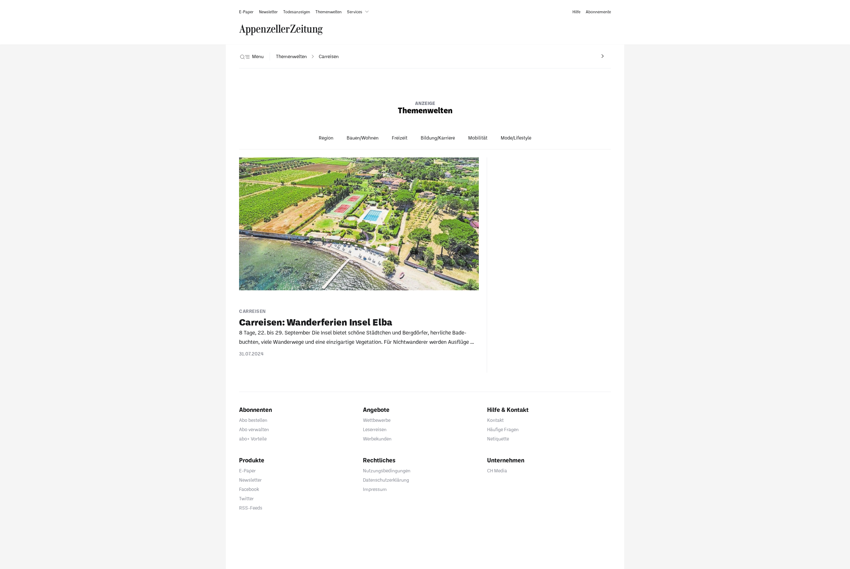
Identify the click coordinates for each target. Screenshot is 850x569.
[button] (359, 11)
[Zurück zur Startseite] (281, 30)
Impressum (375, 489)
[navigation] (291, 56)
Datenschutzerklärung (386, 480)
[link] (246, 11)
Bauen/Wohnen (363, 138)
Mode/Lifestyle (516, 138)
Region (326, 138)
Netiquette (498, 438)
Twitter (246, 498)
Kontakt (495, 420)
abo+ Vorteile (253, 438)
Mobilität (477, 138)
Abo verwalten (254, 429)
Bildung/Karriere (438, 138)
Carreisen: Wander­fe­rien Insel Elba (315, 322)
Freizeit (399, 138)
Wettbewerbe (376, 420)
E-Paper (247, 470)
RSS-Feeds (250, 508)
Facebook (249, 489)
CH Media (497, 470)
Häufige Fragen (503, 429)
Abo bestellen (253, 420)
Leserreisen (374, 429)
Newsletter (250, 480)
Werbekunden (377, 438)
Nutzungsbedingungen (386, 470)
